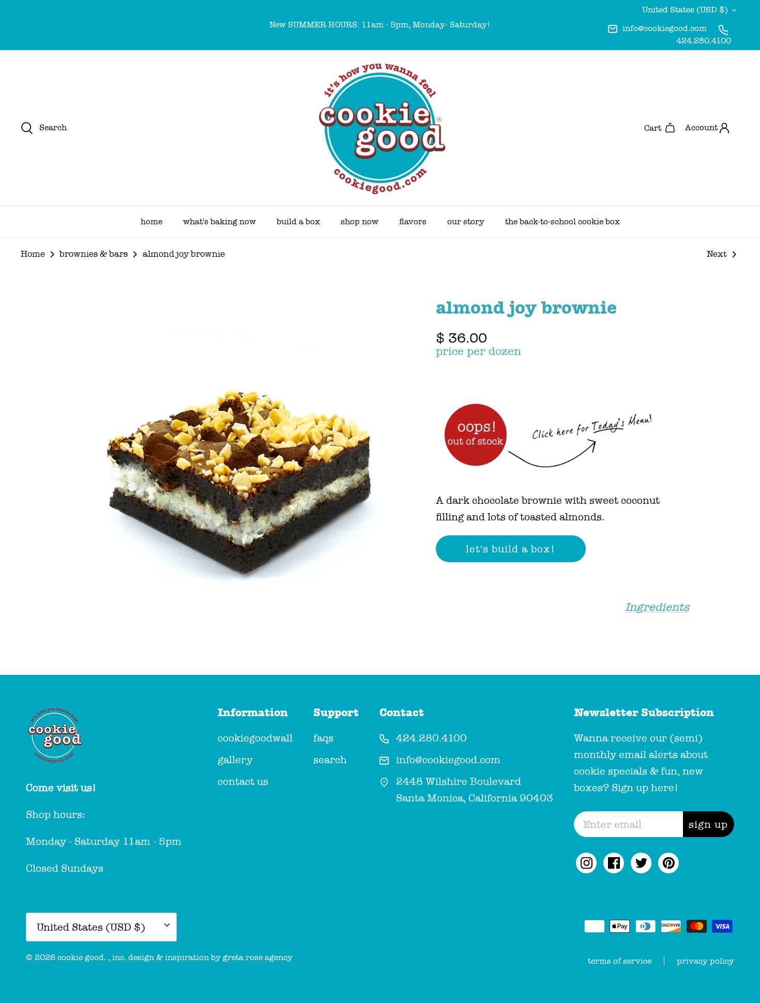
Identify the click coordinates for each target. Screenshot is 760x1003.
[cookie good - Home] (380, 127)
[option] (242, 468)
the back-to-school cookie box (562, 221)
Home (33, 254)
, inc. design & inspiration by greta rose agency (200, 957)
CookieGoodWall (255, 738)
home (151, 221)
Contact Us (243, 781)
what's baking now (219, 221)
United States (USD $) (685, 9)
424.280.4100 (703, 40)
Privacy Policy (705, 961)
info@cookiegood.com (664, 28)
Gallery (235, 759)
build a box (298, 221)
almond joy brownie (184, 254)
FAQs (323, 738)
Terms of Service (619, 961)
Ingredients (657, 607)
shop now (359, 221)
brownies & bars (93, 254)
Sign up (708, 824)
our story (465, 221)
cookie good (80, 957)
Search (330, 759)
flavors (413, 221)
